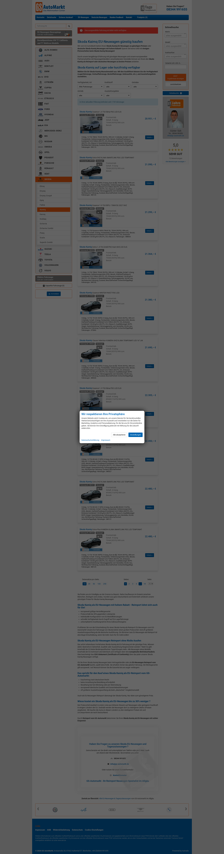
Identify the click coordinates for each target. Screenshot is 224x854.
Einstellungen (135, 435)
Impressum (105, 440)
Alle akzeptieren (119, 435)
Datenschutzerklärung (90, 440)
